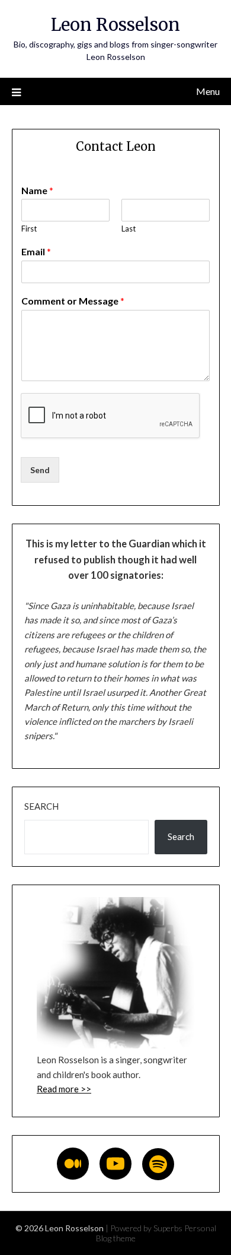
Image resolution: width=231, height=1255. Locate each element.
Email (36, 251)
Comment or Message (72, 300)
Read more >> (64, 1088)
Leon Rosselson (115, 25)
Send (40, 470)
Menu (208, 91)
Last (128, 228)
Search (41, 806)
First (29, 228)
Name (37, 190)
